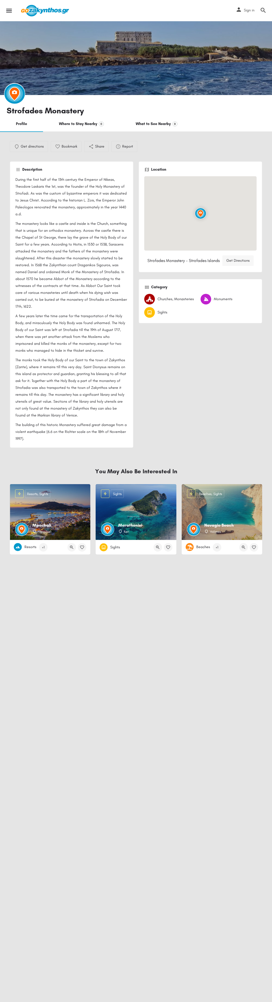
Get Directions (238, 260)
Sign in (249, 10)
